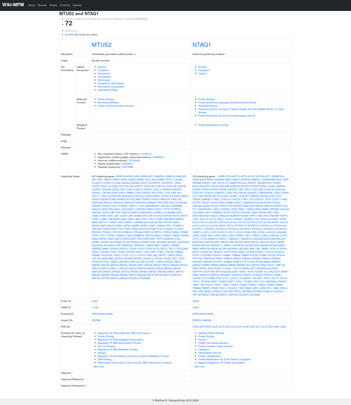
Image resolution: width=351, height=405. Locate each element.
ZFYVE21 (105, 261)
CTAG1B (235, 199)
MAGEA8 (170, 219)
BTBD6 (262, 186)
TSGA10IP (106, 255)
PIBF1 (114, 229)
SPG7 (141, 248)
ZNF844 (123, 278)
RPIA (211, 268)
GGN (110, 209)
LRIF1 (248, 235)
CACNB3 (135, 183)
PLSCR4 (168, 229)
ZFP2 (182, 258)
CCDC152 (269, 189)
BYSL (169, 179)
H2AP (254, 212)
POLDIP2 (178, 229)
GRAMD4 (217, 212)
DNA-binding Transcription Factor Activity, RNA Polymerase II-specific (135, 362)
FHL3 (113, 206)
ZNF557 (107, 271)
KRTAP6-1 (245, 229)
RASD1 (168, 235)
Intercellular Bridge (107, 90)
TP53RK (169, 252)
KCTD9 (267, 222)
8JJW (246, 326)
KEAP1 (276, 222)
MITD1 (273, 242)
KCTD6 (250, 222)
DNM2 (230, 202)
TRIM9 (214, 288)
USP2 (171, 255)
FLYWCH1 (122, 206)
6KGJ (209, 326)
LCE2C (239, 232)
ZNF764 (158, 275)
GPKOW (140, 209)
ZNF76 (150, 275)
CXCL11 (96, 196)
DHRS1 (156, 196)
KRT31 (230, 225)
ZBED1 (238, 291)
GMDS (250, 209)
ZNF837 (114, 278)
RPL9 (141, 238)
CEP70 (215, 196)
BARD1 (141, 179)
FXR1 (141, 206)
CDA (235, 192)
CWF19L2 (176, 192)
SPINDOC (257, 275)
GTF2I (166, 209)
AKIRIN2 (219, 179)
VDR (200, 291)
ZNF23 (177, 261)
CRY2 (154, 192)
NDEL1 (177, 222)
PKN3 (135, 229)
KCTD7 (259, 222)
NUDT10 (145, 225)
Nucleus (102, 67)
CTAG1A (225, 199)
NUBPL (136, 225)
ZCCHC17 (279, 291)
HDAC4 (125, 212)
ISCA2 (228, 219)
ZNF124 (135, 261)
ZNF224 (169, 261)
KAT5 (145, 215)
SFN (217, 271)
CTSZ (167, 192)
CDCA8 (242, 192)
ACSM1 (130, 176)
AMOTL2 (237, 179)
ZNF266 (132, 265)
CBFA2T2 (232, 189)
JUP (256, 219)
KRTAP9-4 (269, 229)
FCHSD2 (105, 206)
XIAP (230, 291)
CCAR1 (96, 186)
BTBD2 (253, 186)
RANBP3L (139, 235)
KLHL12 (197, 225)
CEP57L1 (97, 192)
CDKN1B (176, 189)
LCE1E (223, 232)
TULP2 (141, 255)
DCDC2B (126, 196)
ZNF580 (134, 271)
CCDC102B (257, 189)
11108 (95, 307)
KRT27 (222, 225)
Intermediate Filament (209, 352)
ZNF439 (141, 268)
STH (204, 278)
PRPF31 (158, 232)
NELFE (111, 225)
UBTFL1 (162, 255)
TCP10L (283, 278)
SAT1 (253, 268)
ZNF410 (183, 265)
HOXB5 (134, 212)
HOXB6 (244, 215)
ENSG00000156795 (203, 313)
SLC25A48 (97, 245)
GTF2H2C (245, 212)
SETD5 (126, 242)
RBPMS (241, 265)
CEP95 (106, 192)
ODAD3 (161, 225)
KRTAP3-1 (198, 229)
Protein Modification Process (213, 125)
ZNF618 (233, 294)
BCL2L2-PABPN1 (247, 183)
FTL (195, 209)
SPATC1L (124, 248)
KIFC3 (159, 215)
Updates (77, 5)
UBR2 (263, 288)
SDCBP (105, 242)
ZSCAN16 (243, 294)
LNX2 (231, 235)
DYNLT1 (238, 202)
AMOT (228, 179)
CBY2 (247, 189)
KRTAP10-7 (254, 225)
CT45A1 (215, 199)
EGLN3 (259, 202)
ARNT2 (116, 179)
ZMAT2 (114, 261)
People (53, 5)
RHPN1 (103, 238)
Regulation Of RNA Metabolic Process (118, 349)
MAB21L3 (213, 238)
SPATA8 (114, 248)
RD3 (248, 265)
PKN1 (128, 229)
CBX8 (178, 183)
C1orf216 (96, 183)
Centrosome (104, 73)
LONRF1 (239, 235)
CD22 (229, 192)
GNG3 (258, 209)
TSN (240, 288)
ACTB (244, 176)
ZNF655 (114, 275)
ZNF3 (140, 265)
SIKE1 (243, 271)
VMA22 (208, 291)
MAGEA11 (235, 238)
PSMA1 (176, 232)
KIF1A (152, 215)
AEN (137, 176)
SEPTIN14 (198, 271)
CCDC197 (198, 192)
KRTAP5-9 (233, 229)
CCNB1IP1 (219, 192)
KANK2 (137, 215)
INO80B (171, 212)
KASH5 (264, 219)
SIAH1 (235, 271)
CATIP (143, 183)
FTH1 (285, 206)
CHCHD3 (243, 196)
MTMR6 (139, 222)
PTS (244, 261)
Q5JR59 (96, 320)
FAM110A (176, 199)
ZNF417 (114, 268)
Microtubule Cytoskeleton (111, 86)
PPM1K (281, 255)
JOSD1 (124, 215)
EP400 (214, 206)
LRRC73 (256, 235)
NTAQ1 (202, 44)
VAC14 (284, 288)
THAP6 (222, 281)
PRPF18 (148, 232)
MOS (121, 222)
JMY (116, 215)
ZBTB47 (138, 258)
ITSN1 (110, 215)
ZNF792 (105, 278)
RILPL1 (271, 265)
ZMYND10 (124, 261)
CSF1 (160, 192)
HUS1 (196, 219)
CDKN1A (166, 189)
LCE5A (247, 232)
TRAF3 (226, 284)
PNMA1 (227, 255)
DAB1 (285, 199)
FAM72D (268, 206)
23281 (95, 301)
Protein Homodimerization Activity (116, 105)
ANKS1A (171, 176)
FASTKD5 (162, 202)
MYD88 (273, 245)
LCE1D (215, 232)
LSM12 (265, 235)
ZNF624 (96, 275)
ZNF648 (105, 275)
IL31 (214, 219)
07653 (196, 307)
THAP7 (139, 252)
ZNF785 (96, 278)
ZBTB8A (247, 291)
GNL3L (117, 209)
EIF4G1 (277, 202)
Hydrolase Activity (208, 105)
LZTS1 (196, 238)
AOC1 (279, 179)
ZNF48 (159, 268)
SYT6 (156, 248)
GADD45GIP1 (152, 206)
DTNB (112, 199)
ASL (214, 183)
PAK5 (234, 252)
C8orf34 (125, 183)
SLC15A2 (269, 271)
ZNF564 (116, 271)
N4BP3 (281, 245)
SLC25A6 (109, 245)
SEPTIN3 (210, 271)
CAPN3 (196, 189)
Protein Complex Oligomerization (215, 346)
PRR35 (167, 232)
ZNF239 (114, 265)
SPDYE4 (247, 275)
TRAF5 (234, 284)
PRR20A (246, 258)
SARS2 (246, 268)
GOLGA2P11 (128, 209)
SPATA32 (237, 275)
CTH (251, 199)
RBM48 (232, 265)
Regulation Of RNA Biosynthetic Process (119, 343)
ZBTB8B (257, 291)
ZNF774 (168, 275)
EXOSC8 (237, 206)
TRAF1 (218, 284)
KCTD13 (214, 222)
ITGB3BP (238, 219)
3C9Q (196, 326)
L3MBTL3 (198, 232)
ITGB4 (95, 215)
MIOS (247, 242)
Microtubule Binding (108, 102)
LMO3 (130, 219)
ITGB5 (102, 215)
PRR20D (275, 258)
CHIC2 (121, 192)
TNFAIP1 (282, 281)
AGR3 (203, 179)
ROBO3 (126, 238)
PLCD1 (196, 255)
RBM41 (176, 235)
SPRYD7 (268, 275)
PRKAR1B (209, 258)
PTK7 (103, 235)
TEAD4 (121, 252)
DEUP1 (206, 202)
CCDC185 (149, 186)
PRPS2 (237, 258)
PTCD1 (95, 235)
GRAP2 (150, 209)
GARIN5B (177, 206)
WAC (111, 258)
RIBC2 (110, 238)
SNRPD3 (214, 275)
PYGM (259, 261)
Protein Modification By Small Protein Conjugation (224, 359)
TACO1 (164, 248)
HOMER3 (235, 215)
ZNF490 (168, 268)
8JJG (221, 326)
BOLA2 (215, 186)
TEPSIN (130, 252)
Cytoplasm (103, 70)
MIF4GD (239, 242)
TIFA (255, 281)
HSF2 (150, 212)
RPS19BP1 (150, 238)
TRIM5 (269, 284)
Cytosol (202, 73)
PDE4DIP (97, 229)
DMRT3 (185, 196)
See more (99, 366)
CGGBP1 (233, 196)
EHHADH (121, 199)
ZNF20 (160, 261)
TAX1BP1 (257, 278)
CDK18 (139, 189)
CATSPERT (167, 183)
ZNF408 (174, 265)
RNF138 (280, 265)
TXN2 (149, 255)
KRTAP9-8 (281, 229)
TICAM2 (248, 281)
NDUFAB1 (232, 248)
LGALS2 (271, 232)
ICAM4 (157, 212)
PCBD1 (242, 252)
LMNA (203, 235)
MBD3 (95, 222)
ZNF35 (165, 265)
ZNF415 (105, 268)
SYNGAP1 (246, 278)
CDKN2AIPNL (265, 192)
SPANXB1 (225, 275)
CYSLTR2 (115, 196)
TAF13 (171, 248)
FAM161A (118, 202)
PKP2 (142, 229)
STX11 (226, 278)
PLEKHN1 (151, 229)
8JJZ (264, 326)
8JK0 (270, 326)
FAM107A (165, 199)
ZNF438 (132, 268)
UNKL (276, 288)
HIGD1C (214, 215)
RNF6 (118, 238)
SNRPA (176, 245)
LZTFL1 (284, 235)
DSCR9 (104, 199)
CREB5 (146, 192)
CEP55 (207, 196)
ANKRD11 (160, 176)
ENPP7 (147, 199)
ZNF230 (96, 265)
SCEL (177, 238)
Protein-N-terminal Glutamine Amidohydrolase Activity (226, 115)
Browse (42, 5)
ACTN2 (260, 176)
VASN (104, 258)
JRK (130, 215)
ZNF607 (171, 271)
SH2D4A (135, 242)
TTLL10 (133, 255)
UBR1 (256, 288)
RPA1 (134, 238)
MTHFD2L (239, 245)
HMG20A (224, 215)
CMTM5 (264, 196)
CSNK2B (206, 199)
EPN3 (222, 206)
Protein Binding (106, 99)
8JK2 (283, 326)
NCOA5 (223, 248)
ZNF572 (125, 271)
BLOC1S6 (198, 186)
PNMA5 (245, 255)
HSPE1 (284, 215)
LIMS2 (103, 219)
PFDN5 (250, 252)
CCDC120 (117, 186)
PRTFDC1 (217, 261)
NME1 (252, 248)
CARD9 (205, 189)
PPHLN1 (107, 232)
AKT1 (151, 176)
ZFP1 (175, 258)
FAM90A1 (151, 202)
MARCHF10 (199, 242)
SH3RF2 (144, 242)
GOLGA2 (284, 209)
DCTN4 (135, 196)
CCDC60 (181, 186)
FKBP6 (278, 206)
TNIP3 (153, 252)
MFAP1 (114, 222)
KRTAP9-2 (257, 229)
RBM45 (223, 265)
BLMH (277, 183)
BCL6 (148, 179)
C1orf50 (270, 186)
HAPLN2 (96, 212)
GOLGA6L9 (199, 212)
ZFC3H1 (158, 258)
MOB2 (281, 242)
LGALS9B (281, 232)
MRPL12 (228, 245)
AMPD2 (246, 179)
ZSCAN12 (133, 278)
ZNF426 (123, 268)
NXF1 (153, 225)
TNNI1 (160, 252)
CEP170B (198, 196)
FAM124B (97, 202)
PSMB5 (228, 261)
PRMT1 (220, 258)
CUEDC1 (259, 199)
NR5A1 (265, 248)
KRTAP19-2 (267, 225)
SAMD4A (169, 238)
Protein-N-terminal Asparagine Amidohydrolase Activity (227, 102)
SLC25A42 (183, 242)
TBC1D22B (182, 248)
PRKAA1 (128, 232)
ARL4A (108, 179)
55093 (196, 301)
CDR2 (277, 192)
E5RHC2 (197, 320)
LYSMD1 (159, 219)
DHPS (214, 202)
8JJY (258, 326)
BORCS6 (235, 186)
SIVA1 (251, 271)
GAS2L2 (96, 209)
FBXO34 (182, 202)
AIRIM (143, 176)
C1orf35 (106, 183)
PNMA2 (236, 255)
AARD (221, 176)
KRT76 (184, 215)
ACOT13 (235, 176)
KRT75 (176, 215)
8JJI (233, 326)
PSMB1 (185, 232)
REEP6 (255, 265)
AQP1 (100, 179)
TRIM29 (179, 252)
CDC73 (131, 189)
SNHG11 (166, 245)
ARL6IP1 (206, 183)
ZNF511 (224, 294)
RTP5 (160, 238)
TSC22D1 (232, 288)
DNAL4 (222, 202)
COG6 (272, 196)
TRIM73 (206, 288)
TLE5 (146, 252)
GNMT (265, 209)
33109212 (146, 153)
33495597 (158, 157)
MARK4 (179, 219)
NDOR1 (96, 225)
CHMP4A (254, 196)
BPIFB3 (244, 186)
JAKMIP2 (249, 219)
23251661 (127, 163)
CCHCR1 (96, 189)
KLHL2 (205, 225)
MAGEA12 (247, 238)
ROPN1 (203, 268)
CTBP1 (244, 199)
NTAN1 (283, 248)
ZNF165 (197, 294)
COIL (279, 196)
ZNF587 (152, 271)
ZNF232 (105, 265)
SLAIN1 (259, 271)
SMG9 (149, 245)
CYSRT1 (276, 199)
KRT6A (167, 215)
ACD (227, 176)
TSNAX (248, 288)
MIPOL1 (255, 242)
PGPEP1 (260, 252)
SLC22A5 (162, 242)
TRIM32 (261, 284)
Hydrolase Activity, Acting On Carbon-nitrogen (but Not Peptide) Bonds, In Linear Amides (241, 110)
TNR (202, 284)
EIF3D (130, 199)
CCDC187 (160, 186)
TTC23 (124, 255)
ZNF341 (206, 294)
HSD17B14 (263, 215)
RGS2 (95, 238)
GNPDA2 (274, 209)
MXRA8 (264, 245)
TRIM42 (96, 255)
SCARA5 (261, 268)
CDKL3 (157, 189)
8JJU (239, 326)
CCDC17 (138, 186)
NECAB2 (243, 248)
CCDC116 (105, 186)
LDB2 (254, 232)
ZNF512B (97, 271)
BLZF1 (207, 186)
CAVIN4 (222, 189)
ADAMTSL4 (278, 176)
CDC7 (123, 189)
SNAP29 (204, 275)
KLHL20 (214, 225)
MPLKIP (206, 245)
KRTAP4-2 (221, 229)
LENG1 (95, 219)
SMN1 (196, 275)
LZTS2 (203, 238)
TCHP (113, 252)
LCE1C (207, 232)
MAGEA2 (258, 238)
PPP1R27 (198, 258)
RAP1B (149, 235)
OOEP (227, 252)
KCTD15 (224, 222)
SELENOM (115, 242)
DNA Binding (104, 359)
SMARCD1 (127, 245)
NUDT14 (197, 252)
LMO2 (123, 219)
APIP (286, 179)
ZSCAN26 (145, 278)
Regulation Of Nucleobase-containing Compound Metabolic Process (133, 356)
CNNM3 (130, 192)
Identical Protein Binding (211, 333)
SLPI (277, 271)
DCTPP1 (197, 202)
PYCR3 (251, 261)
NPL (258, 248)
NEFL (104, 225)
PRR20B (256, 258)
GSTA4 (227, 212)
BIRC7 (269, 183)
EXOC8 (155, 199)
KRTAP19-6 (280, 225)
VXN (224, 291)
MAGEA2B (270, 238)
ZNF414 (96, 268)
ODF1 (169, 225)
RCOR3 (185, 235)
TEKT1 (196, 281)
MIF (232, 242)
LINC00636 (114, 219)
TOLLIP (209, 284)
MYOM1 (158, 222)
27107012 (141, 18)
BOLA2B (224, 186)
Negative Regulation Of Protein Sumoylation (221, 362)
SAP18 (237, 268)
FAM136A (248, 206)
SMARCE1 (140, 245)
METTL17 (104, 222)
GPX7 (208, 212)
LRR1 (151, 219)
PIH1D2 (269, 252)
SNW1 (105, 248)
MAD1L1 (224, 238)
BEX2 (155, 179)
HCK (118, 212)
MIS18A (265, 242)
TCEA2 (95, 252)
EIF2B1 (268, 202)
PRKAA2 (138, 232)
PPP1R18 (117, 232)
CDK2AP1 (252, 192)
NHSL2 (119, 225)
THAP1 (214, 281)
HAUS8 (262, 212)
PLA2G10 (279, 252)
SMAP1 (285, 271)
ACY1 (268, 176)
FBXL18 (173, 202)
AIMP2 (210, 179)
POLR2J (254, 255)
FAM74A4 (140, 202)
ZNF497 (177, 268)
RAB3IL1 (122, 235)
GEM (104, 209)
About (31, 5)
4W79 (202, 326)
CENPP (285, 192)
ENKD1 (138, 199)
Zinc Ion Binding (106, 346)
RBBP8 (206, 265)
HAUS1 (106, 212)
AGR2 (196, 179)
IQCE (179, 212)
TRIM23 (243, 284)
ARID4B (197, 183)
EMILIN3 (197, 206)
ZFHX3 (167, 258)
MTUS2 (102, 44)
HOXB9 (142, 212)
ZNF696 (141, 275)
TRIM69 (197, 288)
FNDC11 (133, 206)
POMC (263, 255)
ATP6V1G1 (223, 183)
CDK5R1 (148, 189)
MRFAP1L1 (217, 245)
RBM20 (215, 265)
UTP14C (96, 258)
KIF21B (284, 222)
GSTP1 (159, 209)
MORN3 (197, 245)
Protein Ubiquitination (209, 356)
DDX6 (149, 196)
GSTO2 (235, 212)
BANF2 (132, 179)
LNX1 (145, 219)
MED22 (225, 242)
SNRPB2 (96, 248)
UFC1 (270, 288)
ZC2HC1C (148, 258)
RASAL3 (158, 235)
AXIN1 (124, 179)
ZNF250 (123, 265)
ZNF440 (151, 268)
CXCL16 (105, 196)
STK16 (149, 248)
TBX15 (267, 278)
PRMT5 (228, 258)
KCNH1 (283, 219)
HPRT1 (253, 215)
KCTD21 (233, 222)
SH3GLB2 (226, 271)
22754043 (134, 160)
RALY (130, 235)
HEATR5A (198, 215)
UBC (155, 255)
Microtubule (104, 80)
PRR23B (207, 261)
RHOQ (263, 265)
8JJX (252, 326)
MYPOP (168, 222)
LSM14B (274, 235)
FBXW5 (96, 206)
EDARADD (249, 202)
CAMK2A (280, 186)
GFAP (234, 209)
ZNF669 (123, 275)
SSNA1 (278, 275)
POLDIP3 (97, 232)
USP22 (178, 255)
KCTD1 (196, 222)
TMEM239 (270, 281)
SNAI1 (157, 245)
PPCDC (272, 255)
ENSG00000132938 (102, 313)
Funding (65, 5)
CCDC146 (128, 186)
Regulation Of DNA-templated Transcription (120, 339)
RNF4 (196, 268)
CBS (240, 189)
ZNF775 (177, 275)
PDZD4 (106, 229)
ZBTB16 (119, 258)
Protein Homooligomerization (213, 343)
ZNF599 (161, 271)
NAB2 (196, 248)
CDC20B (106, 189)
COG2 (138, 192)
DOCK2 (96, 199)
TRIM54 (278, 284)
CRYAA (196, 199)
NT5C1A (274, 248)
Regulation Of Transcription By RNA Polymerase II (124, 333)
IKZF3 (202, 219)
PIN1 (121, 229)
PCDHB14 (178, 225)
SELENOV (272, 268)
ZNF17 (152, 261)
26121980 (127, 167)
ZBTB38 (128, 258)
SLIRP (117, 245)
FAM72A (258, 206)
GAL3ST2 (166, 206)
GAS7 (216, 209)
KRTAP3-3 (210, 229)
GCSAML (225, 209)
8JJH (228, 326)
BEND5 (261, 183)
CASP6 (214, 189)
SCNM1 (96, 242)
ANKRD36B (269, 179)
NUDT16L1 (207, 252)
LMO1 (210, 235)
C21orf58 (115, 183)
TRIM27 (252, 284)
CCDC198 (171, 186)
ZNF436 (215, 294)
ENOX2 (206, 206)
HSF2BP (274, 215)
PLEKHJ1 (217, 255)
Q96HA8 (206, 320)
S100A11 (228, 268)
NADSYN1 (204, 248)
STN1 (219, 278)
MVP (257, 245)
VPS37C (216, 291)
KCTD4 (242, 222)
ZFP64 (95, 261)
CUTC (268, 199)
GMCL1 (242, 209)
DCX (142, 196)
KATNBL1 (273, 219)
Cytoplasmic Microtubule (111, 83)
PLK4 (160, 229)
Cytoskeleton (105, 76)
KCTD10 (205, 222)
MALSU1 (281, 238)
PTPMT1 (111, 235)
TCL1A (275, 278)
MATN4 (210, 242)
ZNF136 (144, 261)
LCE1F (231, 232)
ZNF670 (132, 275)
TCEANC (105, 252)
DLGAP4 (165, 196)
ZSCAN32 (255, 294)
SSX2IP (197, 278)
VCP (195, 291)
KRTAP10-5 (241, 225)
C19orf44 (177, 179)
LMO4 (138, 219)
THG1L (239, 281)
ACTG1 (252, 176)
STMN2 (211, 278)
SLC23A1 (172, 242)
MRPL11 (129, 222)
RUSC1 (218, 268)
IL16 (164, 212)
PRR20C (266, 258)
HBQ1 (270, 212)
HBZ (112, 212)
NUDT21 (218, 252)
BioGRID (69, 34)
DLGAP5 (175, 196)
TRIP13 (223, 288)
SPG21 (133, 248)
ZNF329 (148, 265)
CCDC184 (280, 189)
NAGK (214, 248)
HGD (206, 215)
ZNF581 (143, 271)
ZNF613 (180, 271)
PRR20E (197, 261)
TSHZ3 (117, 255)
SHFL (153, 242)
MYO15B (149, 222)
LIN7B (196, 235)
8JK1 (277, 326)
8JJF (215, 326)
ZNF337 (157, 265)
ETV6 (229, 206)
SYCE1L (235, 278)
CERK (114, 192)
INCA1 (220, 219)
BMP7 (162, 179)
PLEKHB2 (206, 255)
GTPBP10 (176, 209)
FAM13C (107, 202)
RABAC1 (276, 261)
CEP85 (224, 196)
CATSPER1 (154, 183)
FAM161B (129, 202)
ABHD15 (120, 176)
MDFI (217, 242)
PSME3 (237, 261)
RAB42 (267, 261)
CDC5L (115, 189)
